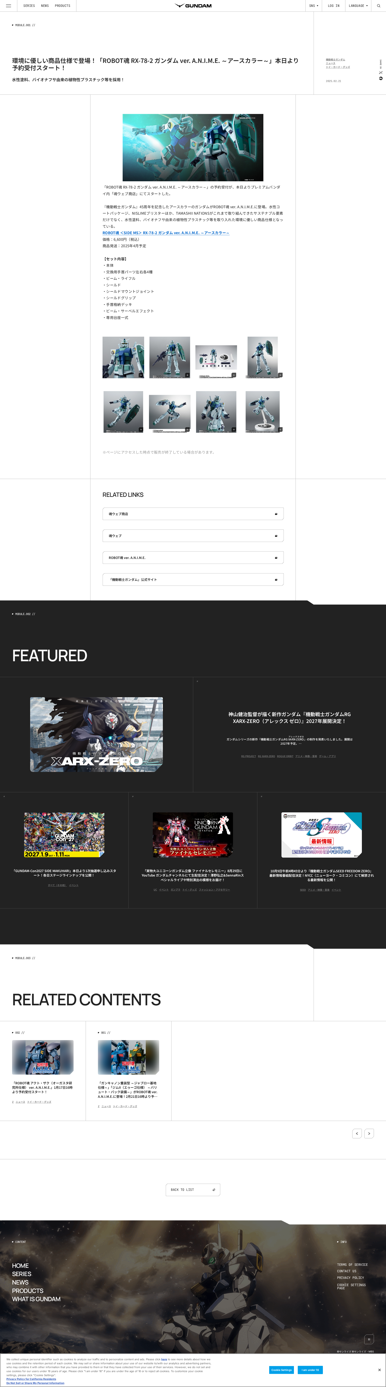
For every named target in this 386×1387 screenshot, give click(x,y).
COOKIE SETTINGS (356, 1286)
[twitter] (380, 72)
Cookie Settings (281, 1369)
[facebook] (380, 78)
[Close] (379, 1369)
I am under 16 (310, 1369)
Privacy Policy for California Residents (31, 1379)
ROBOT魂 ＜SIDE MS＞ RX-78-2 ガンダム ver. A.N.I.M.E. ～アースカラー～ (166, 232)
